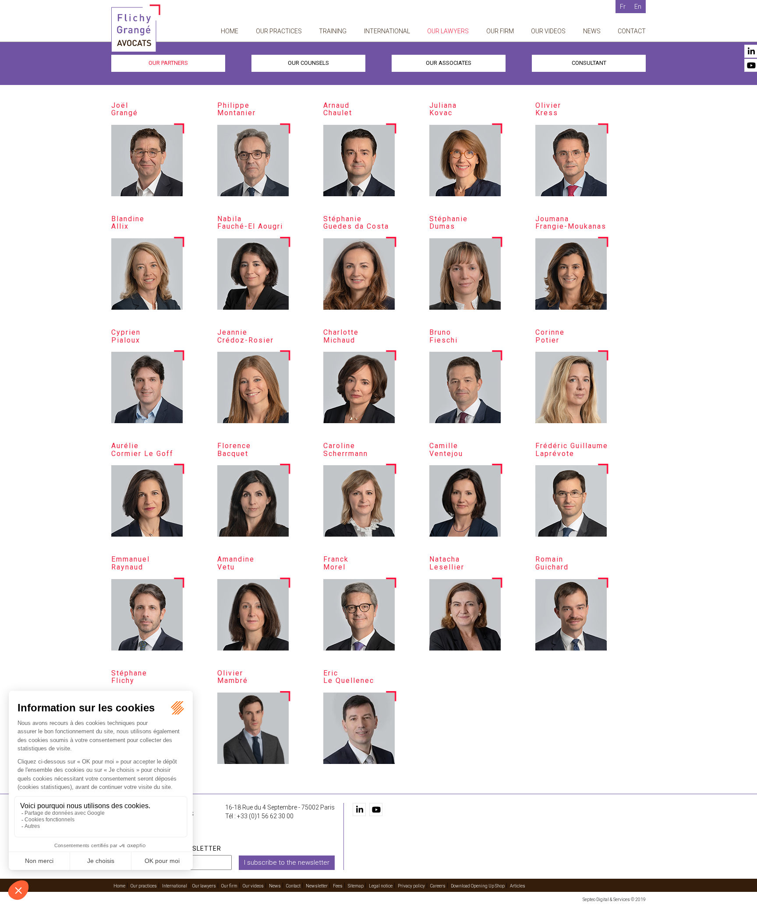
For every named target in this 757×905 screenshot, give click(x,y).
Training (333, 31)
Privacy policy (411, 886)
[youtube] (375, 809)
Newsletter (317, 886)
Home (229, 31)
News (592, 31)
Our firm (500, 31)
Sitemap (356, 886)
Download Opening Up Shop (478, 886)
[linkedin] (359, 809)
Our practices (279, 31)
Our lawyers (448, 31)
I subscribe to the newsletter (286, 862)
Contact (632, 31)
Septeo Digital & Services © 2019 (614, 899)
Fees (338, 886)
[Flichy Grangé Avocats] (135, 28)
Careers (438, 886)
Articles (517, 886)
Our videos (548, 31)
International (387, 31)
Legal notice (381, 886)
